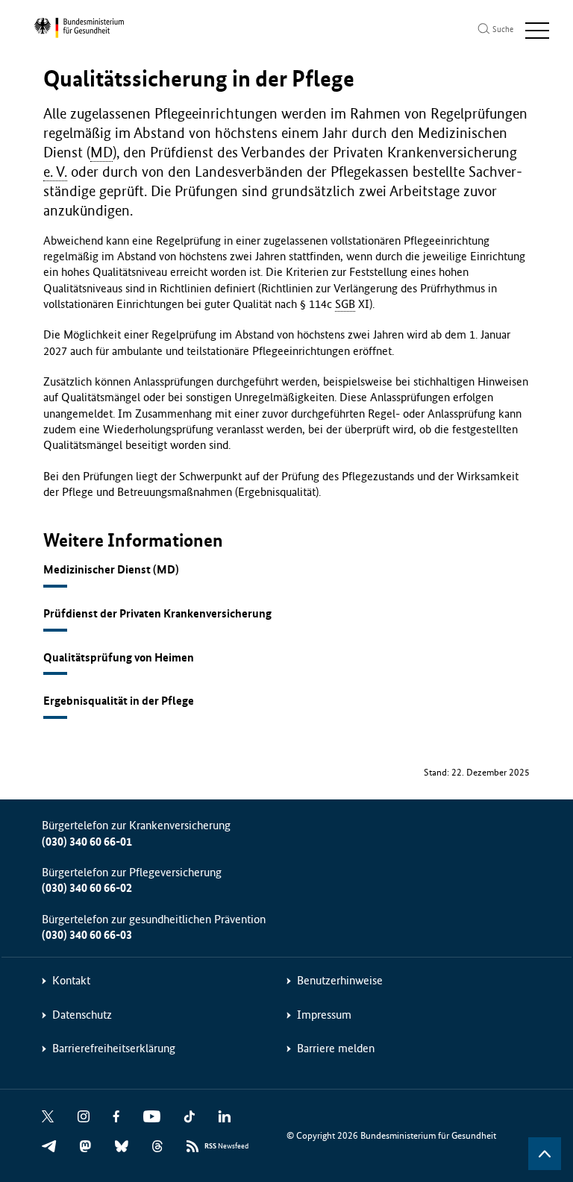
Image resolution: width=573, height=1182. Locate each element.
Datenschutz (82, 1014)
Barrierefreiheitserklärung (113, 1048)
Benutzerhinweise (340, 980)
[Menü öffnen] (537, 30)
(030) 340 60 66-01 (87, 841)
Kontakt (71, 980)
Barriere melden (336, 1048)
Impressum (324, 1014)
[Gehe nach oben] (544, 1153)
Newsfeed (226, 1146)
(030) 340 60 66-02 (87, 888)
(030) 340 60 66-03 (87, 935)
